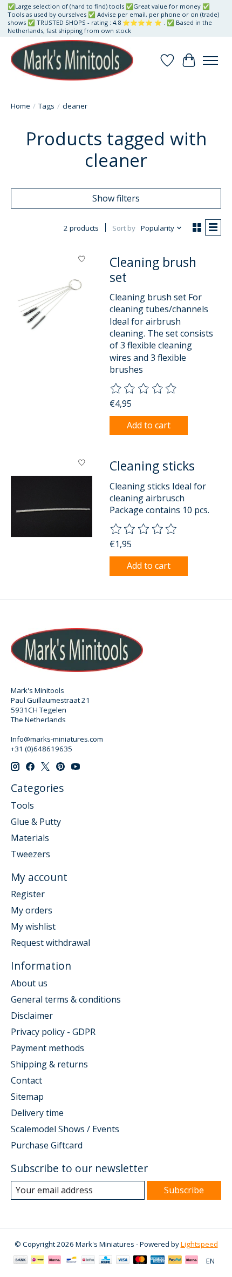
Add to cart (148, 425)
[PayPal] (175, 1260)
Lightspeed (199, 1244)
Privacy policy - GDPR (53, 1032)
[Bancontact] (71, 1260)
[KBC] (105, 1260)
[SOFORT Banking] (54, 1260)
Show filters (116, 198)
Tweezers (30, 854)
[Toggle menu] (210, 60)
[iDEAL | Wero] (37, 1260)
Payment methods (47, 1048)
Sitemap (27, 1097)
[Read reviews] (144, 388)
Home (20, 106)
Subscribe (184, 1190)
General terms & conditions (66, 999)
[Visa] (123, 1260)
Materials (30, 838)
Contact (26, 1080)
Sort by (123, 228)
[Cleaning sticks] (51, 506)
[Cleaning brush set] (51, 302)
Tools (22, 805)
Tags (46, 106)
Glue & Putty (36, 822)
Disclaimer (32, 1015)
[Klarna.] (191, 1260)
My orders (31, 910)
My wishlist (33, 926)
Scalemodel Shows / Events (65, 1129)
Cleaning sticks (152, 465)
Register (28, 894)
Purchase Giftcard (47, 1145)
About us (29, 983)
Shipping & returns (49, 1064)
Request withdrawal (50, 943)
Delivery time (37, 1113)
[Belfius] (88, 1260)
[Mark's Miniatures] (72, 60)
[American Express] (158, 1260)
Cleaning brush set (153, 269)
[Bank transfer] (20, 1260)
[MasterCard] (140, 1260)
